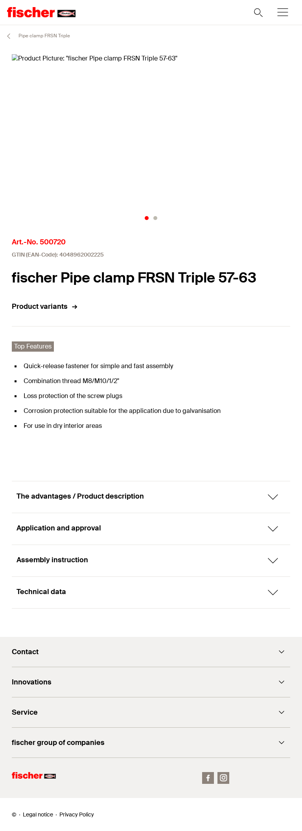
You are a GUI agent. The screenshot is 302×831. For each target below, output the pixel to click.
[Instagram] (223, 778)
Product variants (40, 306)
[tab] (147, 218)
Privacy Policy (76, 814)
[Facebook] (208, 778)
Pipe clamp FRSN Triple (43, 36)
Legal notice (38, 814)
